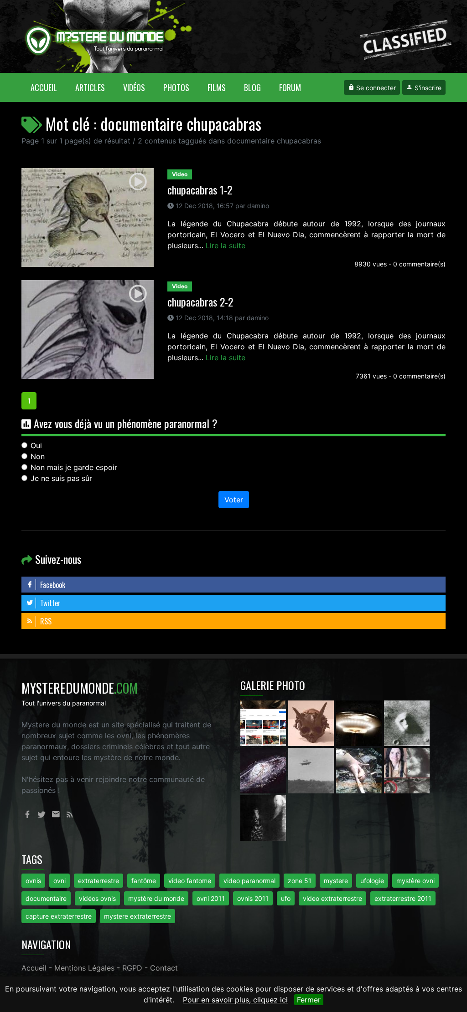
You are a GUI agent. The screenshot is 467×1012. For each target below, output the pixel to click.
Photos (176, 87)
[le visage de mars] (407, 722)
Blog (252, 87)
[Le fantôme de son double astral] (263, 817)
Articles (90, 87)
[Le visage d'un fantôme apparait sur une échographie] (407, 769)
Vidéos (134, 87)
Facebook (51, 584)
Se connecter (375, 88)
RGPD (132, 967)
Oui (36, 445)
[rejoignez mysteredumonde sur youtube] (264, 722)
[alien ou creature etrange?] (360, 769)
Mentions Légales (84, 967)
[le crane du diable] (312, 722)
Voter (233, 499)
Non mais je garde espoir (74, 467)
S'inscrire (427, 88)
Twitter (49, 603)
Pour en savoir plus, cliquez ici (235, 999)
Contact (164, 967)
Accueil (48, 87)
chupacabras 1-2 (199, 189)
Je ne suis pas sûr (61, 478)
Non (38, 456)
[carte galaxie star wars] (264, 769)
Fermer (309, 999)
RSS (45, 621)
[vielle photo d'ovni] (312, 769)
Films (217, 87)
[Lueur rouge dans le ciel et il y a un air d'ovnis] (360, 722)
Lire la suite (225, 245)
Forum (290, 87)
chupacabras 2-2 (200, 301)
